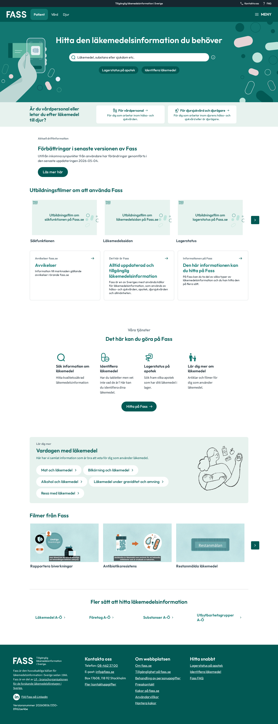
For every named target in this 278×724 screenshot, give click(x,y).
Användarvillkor (147, 697)
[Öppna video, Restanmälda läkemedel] (210, 543)
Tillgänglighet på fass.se (153, 672)
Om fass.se (143, 665)
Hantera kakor (145, 703)
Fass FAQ (197, 678)
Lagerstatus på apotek (206, 665)
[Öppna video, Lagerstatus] (210, 217)
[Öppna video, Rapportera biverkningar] (64, 543)
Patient (39, 14)
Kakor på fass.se (147, 691)
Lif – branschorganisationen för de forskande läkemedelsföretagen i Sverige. (40, 683)
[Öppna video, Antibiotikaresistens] (137, 543)
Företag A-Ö (99, 617)
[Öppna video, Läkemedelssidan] (137, 217)
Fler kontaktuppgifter (100, 684)
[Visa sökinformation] (213, 57)
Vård (54, 14)
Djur (66, 14)
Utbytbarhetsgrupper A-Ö (215, 617)
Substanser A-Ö (156, 617)
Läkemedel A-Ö (48, 617)
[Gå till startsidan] (16, 14)
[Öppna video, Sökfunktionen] (64, 217)
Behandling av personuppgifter (158, 678)
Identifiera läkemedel (205, 672)
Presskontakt (144, 684)
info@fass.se (105, 672)
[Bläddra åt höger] (255, 220)
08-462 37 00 (107, 665)
